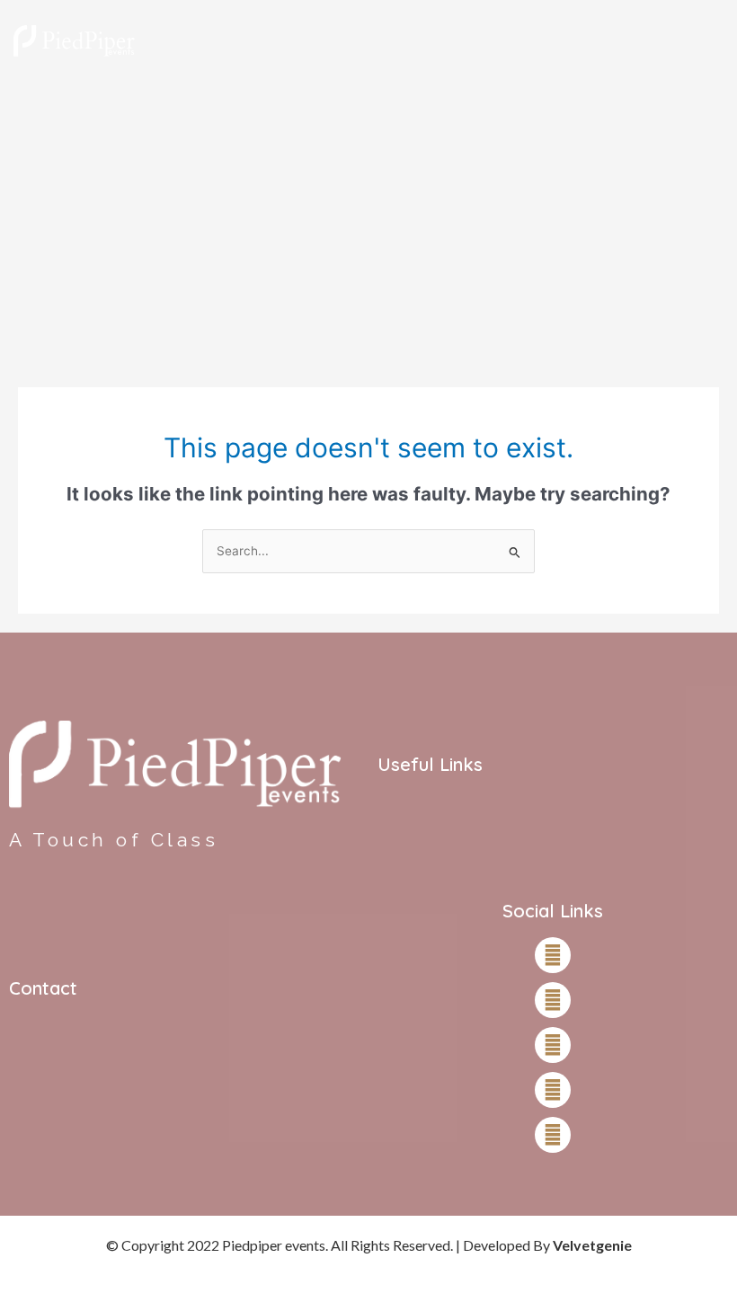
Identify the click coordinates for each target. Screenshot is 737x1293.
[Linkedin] (553, 1135)
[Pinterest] (553, 1090)
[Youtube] (553, 1045)
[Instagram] (553, 1000)
